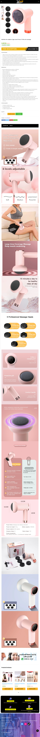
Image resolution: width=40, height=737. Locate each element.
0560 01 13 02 (5, 728)
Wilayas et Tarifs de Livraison (6, 720)
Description (5, 125)
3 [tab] (20, 692)
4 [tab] (21, 692)
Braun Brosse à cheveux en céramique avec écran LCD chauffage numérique (7, 683)
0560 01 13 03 (11, 728)
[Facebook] (22, 724)
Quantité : (3, 111)
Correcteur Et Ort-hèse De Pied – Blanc (20, 683)
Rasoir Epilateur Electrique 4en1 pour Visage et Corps (32, 683)
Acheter (19, 113)
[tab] (5, 125)
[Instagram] (25, 724)
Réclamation (3, 723)
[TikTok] (29, 724)
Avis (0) (11, 125)
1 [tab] (18, 692)
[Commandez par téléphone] (37, 730)
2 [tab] (19, 692)
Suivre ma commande (5, 722)
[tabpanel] (8, 680)
